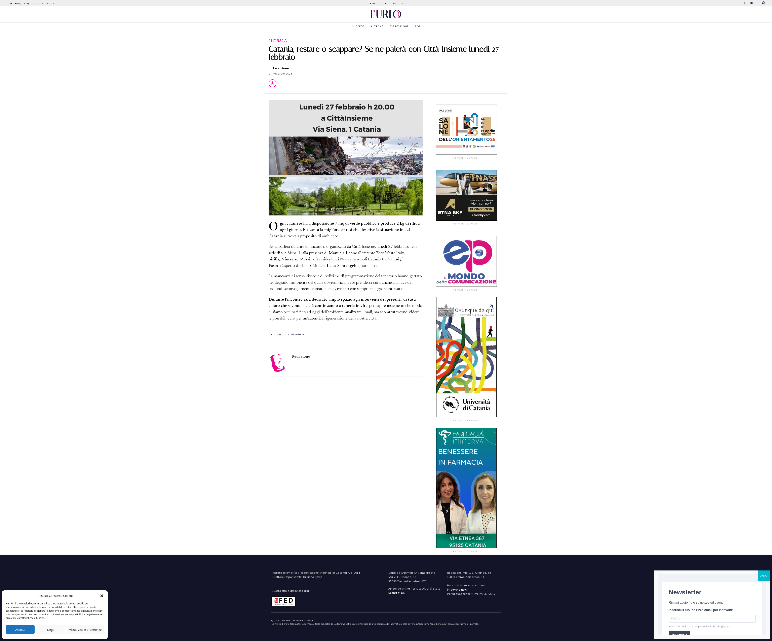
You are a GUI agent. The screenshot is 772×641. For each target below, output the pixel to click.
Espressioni (399, 26)
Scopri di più (396, 593)
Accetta (20, 630)
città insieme (296, 334)
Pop (418, 26)
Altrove (377, 26)
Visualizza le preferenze (85, 630)
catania (276, 334)
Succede (358, 26)
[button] (102, 596)
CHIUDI (764, 575)
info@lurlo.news (457, 589)
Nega (50, 630)
